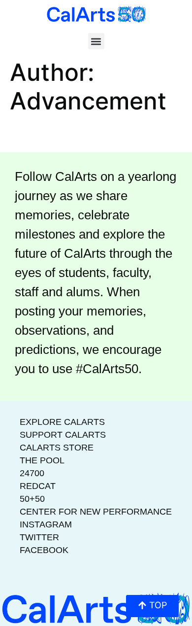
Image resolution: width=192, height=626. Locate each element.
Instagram (46, 524)
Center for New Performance (96, 512)
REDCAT (38, 486)
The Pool (42, 460)
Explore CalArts (62, 422)
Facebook (44, 550)
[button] (96, 41)
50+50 (32, 499)
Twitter (39, 537)
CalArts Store (57, 447)
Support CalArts (63, 435)
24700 (32, 473)
